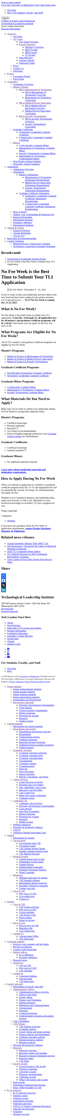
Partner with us (20, 952)
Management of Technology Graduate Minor (28, 390)
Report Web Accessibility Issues (37, 682)
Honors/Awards (20, 856)
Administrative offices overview (34, 992)
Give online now (27, 896)
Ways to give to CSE (29, 925)
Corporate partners (16, 941)
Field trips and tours (22, 1103)
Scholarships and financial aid (27, 700)
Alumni (10, 641)
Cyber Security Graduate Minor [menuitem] (34, 145)
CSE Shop (24, 1061)
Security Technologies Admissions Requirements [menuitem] (37, 189)
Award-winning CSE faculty (32, 1066)
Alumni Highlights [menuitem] (22, 233)
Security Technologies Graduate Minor (25, 392)
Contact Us (18, 933)
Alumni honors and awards (31, 859)
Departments (25, 734)
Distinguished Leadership (31, 867)
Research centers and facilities (33, 1053)
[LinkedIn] (8, 649)
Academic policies (27, 1029)
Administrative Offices (23, 989)
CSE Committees (21, 1021)
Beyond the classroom (23, 702)
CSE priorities (25, 971)
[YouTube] (8, 657)
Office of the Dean (28, 994)
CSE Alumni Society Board (32, 848)
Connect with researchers (25, 949)
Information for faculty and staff (28, 986)
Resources (18, 875)
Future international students (26, 697)
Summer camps (20, 1095)
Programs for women (29, 715)
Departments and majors (24, 729)
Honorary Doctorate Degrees (32, 870)
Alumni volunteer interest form (33, 851)
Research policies (27, 1042)
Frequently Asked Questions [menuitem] (26, 164)
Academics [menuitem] (12, 81)
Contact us (24, 899)
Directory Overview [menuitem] (34, 47)
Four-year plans (26, 771)
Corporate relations (28, 976)
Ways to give (19, 923)
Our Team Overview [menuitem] (29, 42)
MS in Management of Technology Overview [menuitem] (35, 93)
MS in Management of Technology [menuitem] (35, 89)
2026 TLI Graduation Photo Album (23, 551)
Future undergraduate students (27, 689)
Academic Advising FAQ (31, 755)
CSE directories (26, 939)
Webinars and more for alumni (33, 878)
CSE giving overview (29, 907)
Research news (20, 960)
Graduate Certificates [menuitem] (23, 129)
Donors (10, 901)
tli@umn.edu (7, 608)
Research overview (28, 1050)
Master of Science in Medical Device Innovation (29, 359)
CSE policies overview (30, 1026)
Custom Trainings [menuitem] (15, 241)
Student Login (14, 644)
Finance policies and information (34, 1034)
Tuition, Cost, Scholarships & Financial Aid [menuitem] (33, 214)
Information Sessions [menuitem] (23, 220)
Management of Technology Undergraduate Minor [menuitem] (32, 157)
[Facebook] (8, 654)
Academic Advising (22, 750)
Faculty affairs (25, 997)
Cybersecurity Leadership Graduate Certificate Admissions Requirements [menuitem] (40, 206)
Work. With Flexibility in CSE (27, 1087)
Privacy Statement (17, 682)
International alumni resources (33, 883)
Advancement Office (29, 936)
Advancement (25, 978)
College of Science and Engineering (18, 21)
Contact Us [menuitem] (18, 68)
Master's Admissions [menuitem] (28, 174)
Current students (14, 723)
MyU (9, 671)
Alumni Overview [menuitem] (21, 230)
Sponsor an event (21, 1114)
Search (5, 18)
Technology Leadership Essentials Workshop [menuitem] (34, 246)
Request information (16, 630)
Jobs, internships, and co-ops (32, 787)
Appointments (25, 761)
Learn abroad (25, 708)
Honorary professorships (30, 1074)
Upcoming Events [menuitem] (21, 76)
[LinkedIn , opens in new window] (29, 590)
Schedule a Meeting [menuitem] (22, 222)
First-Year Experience (29, 811)
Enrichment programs (23, 1101)
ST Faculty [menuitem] (30, 55)
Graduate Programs (28, 1013)
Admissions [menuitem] (12, 166)
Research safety (26, 1058)
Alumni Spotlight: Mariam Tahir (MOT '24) (27, 543)
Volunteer (17, 1111)
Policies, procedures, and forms (33, 777)
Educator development (23, 1109)
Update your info (27, 888)
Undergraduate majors (29, 737)
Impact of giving (27, 920)
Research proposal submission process (37, 1056)
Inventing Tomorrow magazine (33, 886)
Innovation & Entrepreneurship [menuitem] (21, 238)
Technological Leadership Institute (17, 23)
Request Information (10, 29)
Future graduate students (24, 694)
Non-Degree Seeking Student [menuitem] (27, 161)
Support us (18, 963)
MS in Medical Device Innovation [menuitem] (35, 103)
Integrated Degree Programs (32, 742)
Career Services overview (31, 782)
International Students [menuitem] (23, 225)
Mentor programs (27, 713)
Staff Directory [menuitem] (26, 58)
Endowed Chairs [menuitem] (27, 63)
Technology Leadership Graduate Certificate (28, 375)
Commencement (26, 766)
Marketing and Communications (34, 1005)
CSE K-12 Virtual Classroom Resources (32, 1106)
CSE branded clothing (29, 880)
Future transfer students (24, 692)
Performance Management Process (29, 1085)
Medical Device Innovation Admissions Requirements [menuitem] (38, 184)
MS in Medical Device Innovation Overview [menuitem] (35, 107)
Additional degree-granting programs (36, 745)
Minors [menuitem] (16, 143)
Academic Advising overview (33, 753)
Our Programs (13, 625)
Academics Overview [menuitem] (23, 84)
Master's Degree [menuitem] (20, 87)
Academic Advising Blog (31, 758)
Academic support (27, 763)
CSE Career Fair (27, 793)
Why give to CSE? (28, 893)
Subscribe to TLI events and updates (24, 628)
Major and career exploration (32, 795)
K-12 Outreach (14, 1090)
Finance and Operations (30, 1000)
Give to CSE (19, 891)
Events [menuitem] (10, 73)
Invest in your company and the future (31, 944)
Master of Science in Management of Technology (30, 356)
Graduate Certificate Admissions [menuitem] (34, 193)
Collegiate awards (27, 1077)
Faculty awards (20, 1064)
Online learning (26, 747)
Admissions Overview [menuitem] (23, 169)
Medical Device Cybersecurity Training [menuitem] (31, 243)
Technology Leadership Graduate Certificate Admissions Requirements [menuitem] (40, 198)
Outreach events (20, 1098)
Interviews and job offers (30, 790)
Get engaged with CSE (30, 843)
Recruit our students (22, 947)
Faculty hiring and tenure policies (34, 1032)
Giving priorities (26, 912)
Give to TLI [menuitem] (18, 236)
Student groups (26, 721)
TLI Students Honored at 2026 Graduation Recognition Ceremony (27, 555)
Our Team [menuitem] (18, 39)
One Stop (11, 10)
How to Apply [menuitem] (20, 212)
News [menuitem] (16, 65)
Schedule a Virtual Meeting (20, 636)
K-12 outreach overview (24, 1093)
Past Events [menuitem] (18, 79)
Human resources (27, 1002)
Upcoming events (27, 846)
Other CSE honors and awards (33, 1079)
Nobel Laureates (27, 872)
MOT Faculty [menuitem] (31, 50)
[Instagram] (8, 651)
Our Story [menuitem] (17, 36)
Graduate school (26, 798)
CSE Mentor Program (29, 854)
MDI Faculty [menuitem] (31, 52)
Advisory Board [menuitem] (26, 60)
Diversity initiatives (28, 957)
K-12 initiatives (26, 955)
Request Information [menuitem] (22, 217)
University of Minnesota (29, 676)
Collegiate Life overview (30, 803)
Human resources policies (31, 1040)
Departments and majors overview (35, 731)
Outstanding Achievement (31, 862)
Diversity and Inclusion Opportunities (36, 705)
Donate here (13, 638)
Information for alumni (23, 838)
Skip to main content (11, 2)
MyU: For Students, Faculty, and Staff (25, 13)
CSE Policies (19, 1024)
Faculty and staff (15, 984)
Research (23, 718)
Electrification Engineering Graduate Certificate (29, 373)
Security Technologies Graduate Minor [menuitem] (37, 153)
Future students (14, 686)
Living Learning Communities (33, 710)
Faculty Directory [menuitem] (27, 44)
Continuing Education (17, 633)
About (10, 623)
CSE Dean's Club (27, 915)
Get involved (19, 840)
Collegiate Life (20, 800)
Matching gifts (26, 928)
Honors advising (27, 774)
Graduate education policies (32, 1037)
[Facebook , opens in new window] (29, 580)
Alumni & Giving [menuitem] (15, 228)
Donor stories (25, 917)
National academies (28, 1069)
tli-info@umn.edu (9, 611)
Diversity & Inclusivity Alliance (28, 827)
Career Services (20, 779)
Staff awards (19, 1082)
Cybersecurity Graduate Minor (21, 387)
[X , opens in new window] (29, 585)
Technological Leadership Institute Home (26, 259)
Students (11, 521)
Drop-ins (23, 769)
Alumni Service (26, 864)
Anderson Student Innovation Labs (29, 832)
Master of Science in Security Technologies (27, 361)
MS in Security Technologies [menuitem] (32, 116)
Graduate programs (28, 739)
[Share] (29, 575)
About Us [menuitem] (11, 34)
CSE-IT (17, 830)
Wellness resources (22, 824)
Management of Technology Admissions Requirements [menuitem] (38, 178)
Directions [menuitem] (18, 71)
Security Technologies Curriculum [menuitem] (35, 125)
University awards (27, 1071)
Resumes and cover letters (31, 785)
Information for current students (28, 726)
